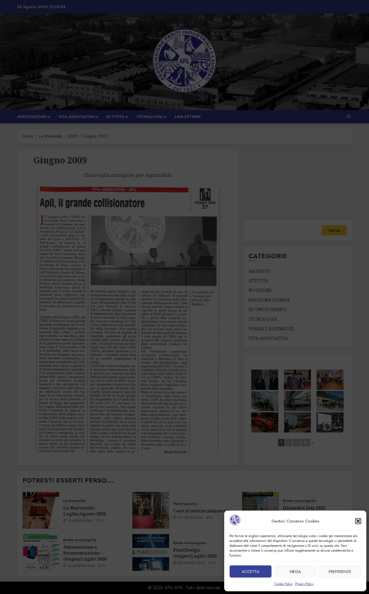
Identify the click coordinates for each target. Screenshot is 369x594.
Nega (295, 572)
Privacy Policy (304, 584)
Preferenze (340, 572)
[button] (358, 521)
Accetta (250, 572)
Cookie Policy (283, 584)
